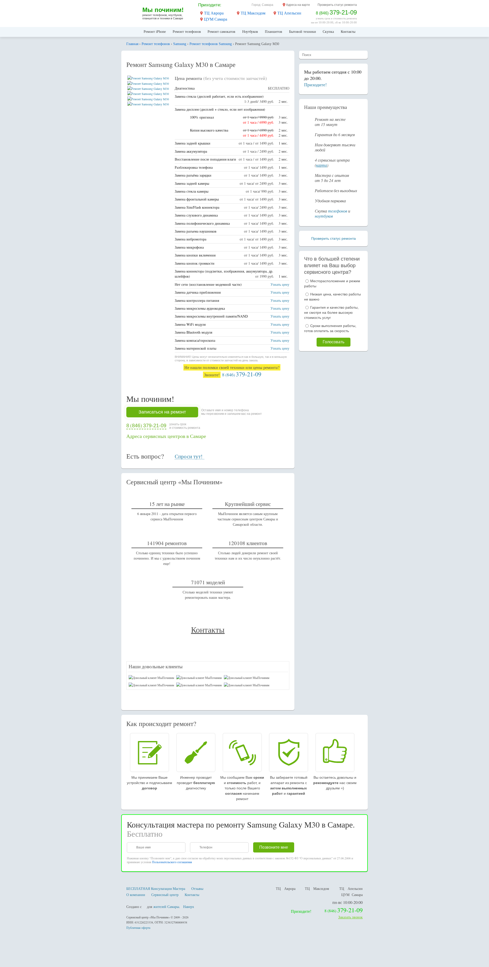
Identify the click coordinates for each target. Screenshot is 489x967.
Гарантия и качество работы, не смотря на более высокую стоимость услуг (331, 312)
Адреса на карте (298, 5)
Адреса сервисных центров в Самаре (166, 436)
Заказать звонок (350, 917)
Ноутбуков (250, 32)
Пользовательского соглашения (172, 862)
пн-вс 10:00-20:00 (347, 902)
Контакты (348, 32)
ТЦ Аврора (214, 13)
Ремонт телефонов (187, 32)
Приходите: (209, 5)
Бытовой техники (302, 32)
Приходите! (315, 84)
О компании (135, 894)
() (241, 374)
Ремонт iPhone (155, 32)
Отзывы (197, 888)
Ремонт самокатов (221, 32)
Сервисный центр (165, 894)
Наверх (188, 906)
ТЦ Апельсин (289, 13)
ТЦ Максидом (253, 13)
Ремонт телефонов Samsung (210, 44)
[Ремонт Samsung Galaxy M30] (148, 78)
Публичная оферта (138, 928)
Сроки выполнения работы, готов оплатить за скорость (330, 328)
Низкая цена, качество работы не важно (332, 296)
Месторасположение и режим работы (332, 283)
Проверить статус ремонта (337, 5)
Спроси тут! (188, 456)
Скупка (328, 32)
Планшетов (273, 32)
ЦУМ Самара (215, 19)
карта (321, 165)
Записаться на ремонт (162, 412)
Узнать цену (279, 284)
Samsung (179, 44)
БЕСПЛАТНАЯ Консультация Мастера (155, 888)
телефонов (337, 211)
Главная (132, 32)
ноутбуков (324, 216)
